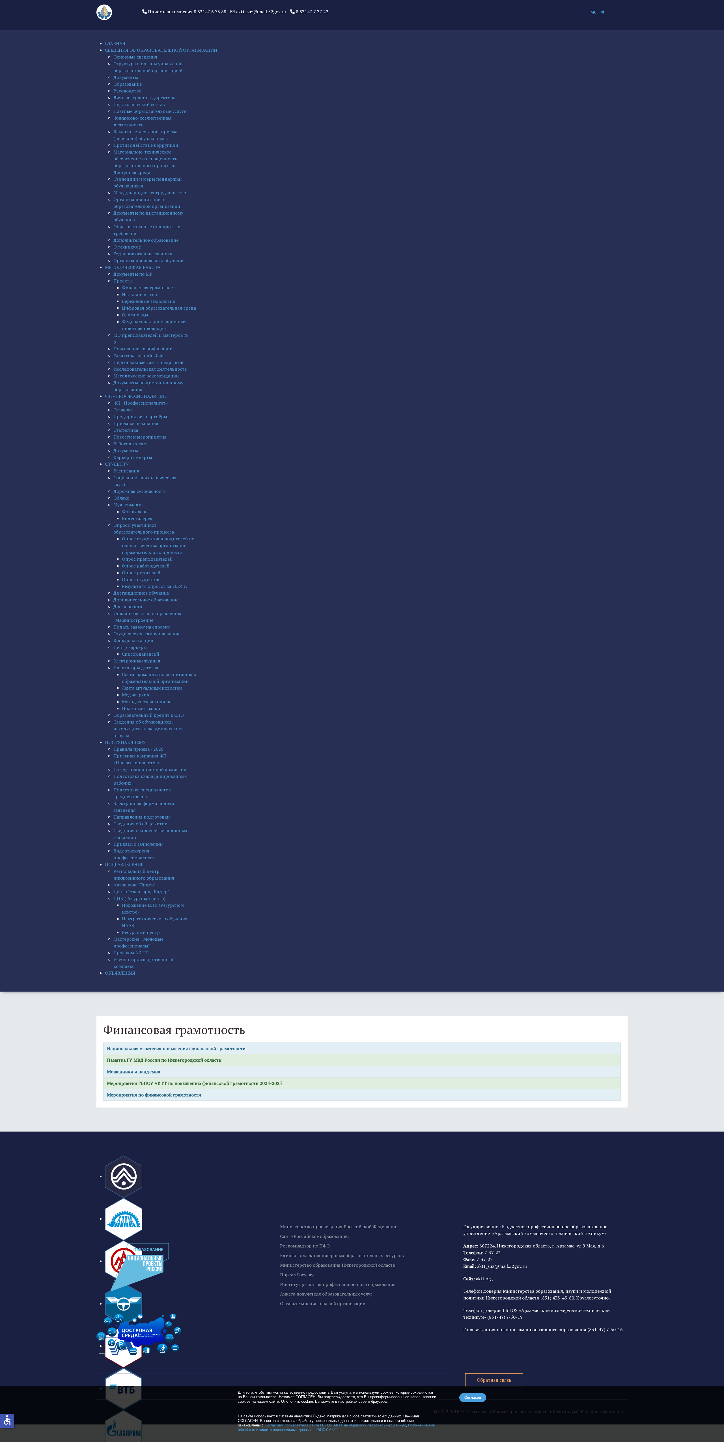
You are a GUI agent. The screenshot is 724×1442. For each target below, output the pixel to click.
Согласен (472, 1397)
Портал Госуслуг (298, 1275)
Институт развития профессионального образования (338, 1284)
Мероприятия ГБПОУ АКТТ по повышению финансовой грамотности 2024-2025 (194, 1083)
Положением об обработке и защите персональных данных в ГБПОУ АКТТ (336, 1427)
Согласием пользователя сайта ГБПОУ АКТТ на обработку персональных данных (335, 1425)
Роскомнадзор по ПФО (305, 1246)
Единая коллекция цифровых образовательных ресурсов (342, 1255)
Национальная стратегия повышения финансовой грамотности (175, 1048)
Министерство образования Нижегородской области (337, 1265)
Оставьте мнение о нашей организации (322, 1303)
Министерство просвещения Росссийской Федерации (339, 1226)
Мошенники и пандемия (133, 1071)
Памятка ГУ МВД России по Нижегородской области (164, 1060)
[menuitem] (115, 43)
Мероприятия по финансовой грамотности (153, 1095)
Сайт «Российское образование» (315, 1236)
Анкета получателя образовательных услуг (326, 1294)
